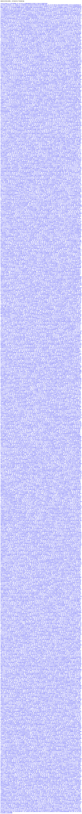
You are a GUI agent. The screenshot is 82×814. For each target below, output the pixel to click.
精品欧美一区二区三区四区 (43, 413)
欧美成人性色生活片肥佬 (55, 33)
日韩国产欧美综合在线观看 (74, 257)
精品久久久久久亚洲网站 (13, 54)
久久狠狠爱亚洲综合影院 (31, 207)
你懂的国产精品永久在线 (9, 123)
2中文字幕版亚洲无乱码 (50, 152)
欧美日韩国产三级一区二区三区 (22, 256)
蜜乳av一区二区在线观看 (51, 325)
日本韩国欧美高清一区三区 (35, 340)
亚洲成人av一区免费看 (31, 88)
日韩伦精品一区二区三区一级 (40, 144)
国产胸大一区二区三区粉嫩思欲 (71, 155)
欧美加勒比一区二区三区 (8, 153)
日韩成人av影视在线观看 (7, 30)
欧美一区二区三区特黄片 (14, 145)
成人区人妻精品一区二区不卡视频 (9, 331)
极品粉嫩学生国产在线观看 (44, 100)
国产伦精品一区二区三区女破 (45, 138)
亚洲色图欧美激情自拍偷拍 (27, 216)
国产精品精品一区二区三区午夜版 (19, 138)
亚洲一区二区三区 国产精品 (62, 274)
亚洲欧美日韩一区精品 (67, 126)
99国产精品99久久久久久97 (10, 270)
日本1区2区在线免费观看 (36, 113)
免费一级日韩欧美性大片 (50, 244)
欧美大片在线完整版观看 (18, 75)
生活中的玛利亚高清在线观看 (69, 287)
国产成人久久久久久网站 (66, 33)
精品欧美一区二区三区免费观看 (51, 328)
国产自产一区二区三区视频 (45, 37)
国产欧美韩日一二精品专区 (31, 83)
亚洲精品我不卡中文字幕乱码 (54, 149)
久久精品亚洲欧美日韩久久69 (67, 263)
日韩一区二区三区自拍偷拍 (58, 37)
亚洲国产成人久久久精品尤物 (42, 45)
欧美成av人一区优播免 (58, 262)
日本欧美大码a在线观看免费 (72, 279)
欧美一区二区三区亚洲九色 (20, 302)
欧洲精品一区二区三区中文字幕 (11, 23)
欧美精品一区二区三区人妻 (39, 394)
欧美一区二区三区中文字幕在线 (16, 156)
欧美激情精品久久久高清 (30, 30)
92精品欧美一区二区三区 (37, 414)
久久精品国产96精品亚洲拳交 (44, 209)
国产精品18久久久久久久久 (31, 195)
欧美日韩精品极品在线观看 (33, 163)
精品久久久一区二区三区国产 (58, 128)
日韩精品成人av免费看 (14, 161)
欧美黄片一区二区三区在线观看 (19, 401)
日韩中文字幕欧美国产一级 (40, 221)
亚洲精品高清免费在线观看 (58, 271)
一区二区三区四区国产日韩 (15, 272)
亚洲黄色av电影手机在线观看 (67, 205)
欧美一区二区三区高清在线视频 (54, 117)
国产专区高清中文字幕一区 (13, 293)
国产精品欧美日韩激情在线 (37, 22)
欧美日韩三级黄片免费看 (64, 23)
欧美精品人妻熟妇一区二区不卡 (68, 53)
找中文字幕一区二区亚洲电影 (23, 77)
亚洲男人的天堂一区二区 (61, 168)
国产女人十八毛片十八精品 (75, 174)
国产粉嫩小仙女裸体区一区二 (67, 320)
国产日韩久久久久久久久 (55, 91)
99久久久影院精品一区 (6, 349)
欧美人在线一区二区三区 (20, 428)
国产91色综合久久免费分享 (33, 194)
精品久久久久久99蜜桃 (52, 88)
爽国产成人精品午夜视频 (72, 26)
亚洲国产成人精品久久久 (42, 364)
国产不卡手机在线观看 (26, 145)
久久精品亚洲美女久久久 (40, 98)
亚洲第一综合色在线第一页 (25, 57)
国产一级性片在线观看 (76, 387)
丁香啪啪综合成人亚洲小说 (35, 48)
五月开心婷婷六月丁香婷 (32, 332)
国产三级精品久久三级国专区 (24, 187)
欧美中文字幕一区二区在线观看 (28, 400)
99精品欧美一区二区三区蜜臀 (70, 341)
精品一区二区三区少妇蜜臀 (24, 404)
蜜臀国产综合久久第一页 (62, 290)
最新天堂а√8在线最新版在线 (68, 360)
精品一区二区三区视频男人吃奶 (18, 125)
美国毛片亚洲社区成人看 (29, 197)
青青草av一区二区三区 (31, 337)
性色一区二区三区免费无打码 (40, 344)
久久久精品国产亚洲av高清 (65, 317)
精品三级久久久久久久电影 (47, 248)
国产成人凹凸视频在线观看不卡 (43, 119)
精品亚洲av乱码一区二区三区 (59, 236)
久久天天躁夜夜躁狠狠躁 (72, 67)
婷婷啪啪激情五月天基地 (59, 420)
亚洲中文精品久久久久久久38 (55, 30)
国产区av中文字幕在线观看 (75, 406)
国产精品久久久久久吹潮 (27, 324)
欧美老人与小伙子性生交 (75, 11)
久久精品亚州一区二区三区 (30, 186)
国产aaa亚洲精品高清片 (16, 297)
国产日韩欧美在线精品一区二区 (21, 248)
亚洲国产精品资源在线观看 (42, 179)
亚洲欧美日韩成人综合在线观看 (29, 271)
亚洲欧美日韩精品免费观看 (55, 171)
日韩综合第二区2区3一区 (58, 322)
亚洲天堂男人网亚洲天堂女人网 (61, 314)
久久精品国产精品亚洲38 (72, 251)
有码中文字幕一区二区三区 (25, 21)
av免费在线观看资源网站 (25, 168)
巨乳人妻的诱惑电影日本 (14, 119)
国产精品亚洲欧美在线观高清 (38, 57)
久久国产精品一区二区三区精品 (21, 6)
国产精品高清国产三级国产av (57, 75)
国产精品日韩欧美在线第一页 (68, 297)
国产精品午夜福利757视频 (29, 228)
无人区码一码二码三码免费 (69, 243)
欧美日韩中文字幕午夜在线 (38, 202)
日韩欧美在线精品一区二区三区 (58, 295)
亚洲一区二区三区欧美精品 (12, 92)
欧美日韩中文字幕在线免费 (62, 348)
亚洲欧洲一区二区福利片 (54, 364)
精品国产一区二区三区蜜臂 (62, 184)
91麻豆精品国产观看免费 (58, 224)
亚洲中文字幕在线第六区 (39, 111)
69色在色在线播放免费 (58, 90)
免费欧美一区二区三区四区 (35, 206)
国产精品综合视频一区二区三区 (18, 147)
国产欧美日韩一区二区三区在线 (18, 374)
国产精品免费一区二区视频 (28, 272)
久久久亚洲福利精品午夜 (6, 14)
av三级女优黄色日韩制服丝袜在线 (43, 26)
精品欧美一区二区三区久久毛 (44, 220)
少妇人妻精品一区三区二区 (14, 41)
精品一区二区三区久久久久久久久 (69, 167)
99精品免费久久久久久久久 (19, 432)
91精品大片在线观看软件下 (35, 160)
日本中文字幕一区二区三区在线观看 (42, 178)
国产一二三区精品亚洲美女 (11, 122)
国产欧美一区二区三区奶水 (14, 405)
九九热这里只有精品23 (71, 404)
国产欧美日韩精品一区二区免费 (57, 83)
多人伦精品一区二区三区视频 (70, 390)
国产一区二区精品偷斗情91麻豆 (58, 400)
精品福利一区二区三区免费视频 (40, 263)
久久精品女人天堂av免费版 (9, 318)
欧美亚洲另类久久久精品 (52, 157)
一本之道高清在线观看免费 (73, 73)
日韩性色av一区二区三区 (15, 49)
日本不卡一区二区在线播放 (9, 213)
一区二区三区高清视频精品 (56, 178)
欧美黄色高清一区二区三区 (55, 428)
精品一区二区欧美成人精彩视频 (23, 18)
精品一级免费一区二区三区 (60, 115)
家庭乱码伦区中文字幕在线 (62, 193)
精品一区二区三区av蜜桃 (67, 52)
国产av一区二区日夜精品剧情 (68, 355)
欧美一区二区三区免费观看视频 (26, 180)
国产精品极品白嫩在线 (48, 314)
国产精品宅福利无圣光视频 (9, 310)
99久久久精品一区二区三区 (12, 172)
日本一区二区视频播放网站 (55, 52)
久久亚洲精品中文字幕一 (36, 77)
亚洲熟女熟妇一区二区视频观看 (27, 371)
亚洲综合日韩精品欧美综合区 (18, 207)
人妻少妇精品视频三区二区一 (68, 46)
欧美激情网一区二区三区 (39, 427)
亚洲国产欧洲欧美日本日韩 (7, 44)
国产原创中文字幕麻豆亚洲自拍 (34, 290)
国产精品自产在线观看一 (24, 190)
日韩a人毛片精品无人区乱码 (37, 136)
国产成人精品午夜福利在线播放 (61, 4)
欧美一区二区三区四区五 (45, 398)
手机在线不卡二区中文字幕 (15, 121)
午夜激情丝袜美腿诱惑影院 (49, 274)
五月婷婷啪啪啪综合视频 (39, 84)
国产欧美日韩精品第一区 (67, 56)
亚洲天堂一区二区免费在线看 (61, 406)
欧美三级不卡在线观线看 (64, 328)
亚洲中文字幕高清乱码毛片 (58, 218)
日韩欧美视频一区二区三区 (30, 312)
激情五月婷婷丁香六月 (24, 107)
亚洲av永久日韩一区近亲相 (66, 282)
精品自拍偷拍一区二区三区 (42, 46)
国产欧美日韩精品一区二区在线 (65, 41)
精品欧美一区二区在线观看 (54, 272)
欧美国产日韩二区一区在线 (61, 206)
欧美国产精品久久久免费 (58, 87)
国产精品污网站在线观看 (22, 48)
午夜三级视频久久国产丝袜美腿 (26, 29)
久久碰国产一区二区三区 (26, 298)
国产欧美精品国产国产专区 (18, 52)
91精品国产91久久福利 (23, 331)
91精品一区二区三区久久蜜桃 (67, 276)
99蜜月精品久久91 (5, 385)
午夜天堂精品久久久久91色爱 (26, 151)
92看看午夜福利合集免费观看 (54, 355)
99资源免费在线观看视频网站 (49, 184)
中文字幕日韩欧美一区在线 (11, 118)
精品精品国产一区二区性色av (32, 432)
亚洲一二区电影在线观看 (27, 266)
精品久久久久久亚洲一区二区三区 (39, 53)
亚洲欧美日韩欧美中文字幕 (74, 222)
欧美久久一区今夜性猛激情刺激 (39, 410)
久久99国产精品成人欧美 (6, 50)
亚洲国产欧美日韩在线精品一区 (65, 366)
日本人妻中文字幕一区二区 (23, 198)
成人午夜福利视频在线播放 (35, 184)
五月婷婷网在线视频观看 (64, 157)
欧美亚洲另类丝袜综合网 (47, 175)
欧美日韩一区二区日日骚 (64, 29)
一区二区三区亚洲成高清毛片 (38, 387)
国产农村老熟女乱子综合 (27, 49)
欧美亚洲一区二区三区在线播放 (69, 280)
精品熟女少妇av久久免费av (40, 266)
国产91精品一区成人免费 (7, 326)
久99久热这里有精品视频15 (16, 280)
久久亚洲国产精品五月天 (7, 364)
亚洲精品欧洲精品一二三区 (66, 197)
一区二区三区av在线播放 (9, 128)
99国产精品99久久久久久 (57, 201)
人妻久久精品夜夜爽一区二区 (50, 255)
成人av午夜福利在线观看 (26, 394)
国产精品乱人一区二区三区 (46, 419)
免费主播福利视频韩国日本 (13, 171)
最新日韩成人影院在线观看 (71, 96)
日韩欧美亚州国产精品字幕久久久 (56, 285)
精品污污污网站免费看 (31, 199)
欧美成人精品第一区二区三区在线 (21, 175)
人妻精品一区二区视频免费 (20, 4)
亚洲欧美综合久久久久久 (8, 186)
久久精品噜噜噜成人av (51, 132)
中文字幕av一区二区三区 (37, 193)
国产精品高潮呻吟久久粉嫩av (49, 352)
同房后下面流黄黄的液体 (20, 199)
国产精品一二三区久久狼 (68, 377)
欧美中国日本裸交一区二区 (29, 253)
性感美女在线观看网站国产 (51, 363)
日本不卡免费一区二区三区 (75, 383)
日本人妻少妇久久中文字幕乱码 (48, 102)
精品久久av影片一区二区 (10, 198)
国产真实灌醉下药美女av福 (56, 199)
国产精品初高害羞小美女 (7, 419)
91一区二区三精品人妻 (37, 352)
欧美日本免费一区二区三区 (46, 87)
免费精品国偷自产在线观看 (53, 343)
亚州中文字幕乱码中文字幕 (58, 194)
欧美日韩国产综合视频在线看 (33, 372)
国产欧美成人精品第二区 (12, 22)
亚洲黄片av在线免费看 (68, 308)
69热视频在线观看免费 (57, 280)
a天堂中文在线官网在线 (74, 4)
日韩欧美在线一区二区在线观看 (56, 337)
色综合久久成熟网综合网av (50, 268)
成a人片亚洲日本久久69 (39, 49)
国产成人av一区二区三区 (59, 118)
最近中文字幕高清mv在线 (17, 188)
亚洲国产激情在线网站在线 (71, 94)
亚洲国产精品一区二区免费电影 (15, 26)
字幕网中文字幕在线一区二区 (58, 240)
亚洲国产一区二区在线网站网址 (30, 71)
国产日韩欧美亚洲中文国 (10, 222)
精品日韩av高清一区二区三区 (36, 198)
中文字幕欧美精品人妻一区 (31, 295)
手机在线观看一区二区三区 (69, 68)
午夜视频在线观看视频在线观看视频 (64, 321)
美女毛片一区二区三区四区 (18, 291)
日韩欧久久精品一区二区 (22, 321)
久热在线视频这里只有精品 (32, 370)
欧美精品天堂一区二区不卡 (7, 389)
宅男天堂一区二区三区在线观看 (46, 389)
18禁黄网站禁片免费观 (19, 30)
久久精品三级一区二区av (30, 375)
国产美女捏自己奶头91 (21, 318)
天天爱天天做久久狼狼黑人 (64, 134)
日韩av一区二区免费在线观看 (45, 90)
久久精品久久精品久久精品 (66, 111)
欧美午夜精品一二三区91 (46, 141)
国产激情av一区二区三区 (10, 77)
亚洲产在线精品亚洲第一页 (25, 202)
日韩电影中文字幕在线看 (44, 370)
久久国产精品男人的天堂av (65, 324)
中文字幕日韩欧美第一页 (71, 40)
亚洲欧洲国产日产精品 (14, 151)
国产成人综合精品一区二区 (68, 38)
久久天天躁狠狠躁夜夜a (22, 270)
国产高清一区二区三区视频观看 (41, 424)
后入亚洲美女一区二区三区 (41, 355)
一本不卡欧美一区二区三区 (46, 310)
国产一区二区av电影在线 (64, 387)
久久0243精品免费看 (5, 249)
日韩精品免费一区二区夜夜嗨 (60, 249)
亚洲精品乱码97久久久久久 (52, 335)
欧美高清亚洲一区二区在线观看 (53, 111)
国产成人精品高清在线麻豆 (9, 133)
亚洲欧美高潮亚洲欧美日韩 (46, 133)
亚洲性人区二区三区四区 (50, 168)
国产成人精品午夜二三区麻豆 (67, 313)
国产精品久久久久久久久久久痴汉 (69, 31)
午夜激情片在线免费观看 (12, 94)
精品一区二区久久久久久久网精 (70, 25)
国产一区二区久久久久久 (18, 354)
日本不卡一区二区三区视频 (44, 195)
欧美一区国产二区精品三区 (15, 356)
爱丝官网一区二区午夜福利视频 (52, 92)
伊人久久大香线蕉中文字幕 (73, 148)
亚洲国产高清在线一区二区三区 (17, 375)
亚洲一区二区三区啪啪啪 (53, 216)
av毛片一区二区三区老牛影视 (16, 155)
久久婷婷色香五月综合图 (35, 141)
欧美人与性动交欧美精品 (21, 163)
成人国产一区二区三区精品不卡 (70, 103)
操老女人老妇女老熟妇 (23, 294)
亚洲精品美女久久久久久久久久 (31, 80)
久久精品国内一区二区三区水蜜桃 (45, 207)
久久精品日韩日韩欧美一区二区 (74, 310)
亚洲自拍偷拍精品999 (76, 172)
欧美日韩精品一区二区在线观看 (67, 63)
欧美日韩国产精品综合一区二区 (63, 244)
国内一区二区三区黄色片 (29, 45)
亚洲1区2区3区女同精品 (61, 301)
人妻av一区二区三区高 (54, 347)
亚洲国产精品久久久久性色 (47, 42)
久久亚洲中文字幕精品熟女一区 (49, 17)
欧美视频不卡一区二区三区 (18, 220)
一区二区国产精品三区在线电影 (42, 297)
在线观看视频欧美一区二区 (26, 161)
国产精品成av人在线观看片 (51, 289)
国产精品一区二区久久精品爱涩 (40, 76)
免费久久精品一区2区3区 (12, 286)
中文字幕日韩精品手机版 (36, 404)
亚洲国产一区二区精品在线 (71, 259)
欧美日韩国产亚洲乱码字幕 (35, 257)
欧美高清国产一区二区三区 (64, 382)
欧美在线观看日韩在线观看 (27, 405)
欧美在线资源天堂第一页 (20, 13)
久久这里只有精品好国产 (12, 29)
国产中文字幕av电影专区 (65, 8)
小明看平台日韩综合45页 (8, 435)
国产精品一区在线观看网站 (49, 174)
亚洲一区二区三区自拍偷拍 (12, 165)
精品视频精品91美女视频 (24, 358)
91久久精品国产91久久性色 (38, 21)
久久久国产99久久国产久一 (59, 86)
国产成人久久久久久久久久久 (20, 303)
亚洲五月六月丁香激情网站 (51, 161)
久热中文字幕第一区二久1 (61, 136)
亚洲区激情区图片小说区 (22, 222)
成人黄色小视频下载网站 (14, 260)
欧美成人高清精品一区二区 (18, 233)
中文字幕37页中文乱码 (40, 164)
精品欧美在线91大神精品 (49, 136)
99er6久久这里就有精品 (58, 303)
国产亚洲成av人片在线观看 (56, 423)
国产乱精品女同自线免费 (43, 276)
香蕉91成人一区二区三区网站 (33, 68)
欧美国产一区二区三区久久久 (59, 251)
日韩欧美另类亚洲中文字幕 (31, 10)
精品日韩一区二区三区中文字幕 (43, 381)
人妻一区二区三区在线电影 (12, 344)
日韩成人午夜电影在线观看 (33, 310)
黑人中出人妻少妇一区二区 (10, 56)
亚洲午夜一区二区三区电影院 (8, 431)
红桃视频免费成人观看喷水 (55, 167)
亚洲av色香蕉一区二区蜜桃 (74, 340)
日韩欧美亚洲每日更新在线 (28, 297)
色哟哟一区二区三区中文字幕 (50, 198)
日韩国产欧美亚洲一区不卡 (37, 18)
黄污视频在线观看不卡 (47, 239)
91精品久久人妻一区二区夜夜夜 (33, 420)
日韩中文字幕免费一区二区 (56, 36)
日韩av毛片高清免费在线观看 (55, 25)
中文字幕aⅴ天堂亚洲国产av (11, 294)
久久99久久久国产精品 (30, 233)
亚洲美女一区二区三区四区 (43, 182)
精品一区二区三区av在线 (39, 180)
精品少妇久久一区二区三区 (11, 268)
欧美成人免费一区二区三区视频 (56, 243)
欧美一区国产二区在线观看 (7, 408)
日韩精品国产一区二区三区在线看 (14, 148)
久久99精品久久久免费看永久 (9, 115)
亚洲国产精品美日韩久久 (25, 193)
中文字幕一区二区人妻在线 (59, 354)
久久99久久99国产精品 (20, 59)
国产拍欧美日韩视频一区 (52, 221)
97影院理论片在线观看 (35, 283)
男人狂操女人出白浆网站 (42, 428)
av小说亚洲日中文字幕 (46, 374)
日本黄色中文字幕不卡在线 (23, 206)
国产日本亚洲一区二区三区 (49, 64)
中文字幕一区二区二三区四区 (71, 194)
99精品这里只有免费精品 (27, 63)
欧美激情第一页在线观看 (59, 404)
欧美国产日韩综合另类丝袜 (29, 91)
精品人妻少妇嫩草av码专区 (47, 331)
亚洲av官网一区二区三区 (26, 117)
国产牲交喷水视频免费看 (49, 414)
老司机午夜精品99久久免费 (43, 52)
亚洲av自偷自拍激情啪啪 (19, 295)
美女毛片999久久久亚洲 (48, 67)
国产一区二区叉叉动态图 (28, 164)
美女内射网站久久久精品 (65, 266)
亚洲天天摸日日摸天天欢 (49, 187)
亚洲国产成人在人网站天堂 (16, 249)
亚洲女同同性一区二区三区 (66, 109)
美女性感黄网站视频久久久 (54, 263)
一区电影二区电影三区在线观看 (50, 358)
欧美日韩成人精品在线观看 (40, 324)
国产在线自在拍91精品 (57, 287)
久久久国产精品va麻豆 (42, 186)
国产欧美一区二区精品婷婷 (54, 176)
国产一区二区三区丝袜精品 (19, 308)
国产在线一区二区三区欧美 (7, 432)
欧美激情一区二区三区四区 (59, 241)
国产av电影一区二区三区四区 (45, 416)
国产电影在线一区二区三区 (57, 397)
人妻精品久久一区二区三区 (53, 109)
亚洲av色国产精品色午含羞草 (30, 31)
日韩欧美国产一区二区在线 (47, 401)
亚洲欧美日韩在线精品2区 (65, 92)
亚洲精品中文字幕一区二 (67, 378)
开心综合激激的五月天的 (18, 79)
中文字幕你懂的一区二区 (65, 179)
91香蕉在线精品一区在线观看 (19, 14)
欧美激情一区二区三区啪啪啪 (55, 126)
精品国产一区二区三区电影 (16, 252)
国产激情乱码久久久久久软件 (36, 255)
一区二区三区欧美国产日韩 (22, 213)
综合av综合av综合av (65, 186)
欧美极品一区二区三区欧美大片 (19, 87)
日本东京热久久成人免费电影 (20, 224)
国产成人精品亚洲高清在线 (58, 220)
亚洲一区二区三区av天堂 (39, 29)
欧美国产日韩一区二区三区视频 (74, 236)
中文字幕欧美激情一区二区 (63, 190)
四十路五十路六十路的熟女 (66, 72)
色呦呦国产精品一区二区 (27, 263)
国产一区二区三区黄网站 (48, 118)
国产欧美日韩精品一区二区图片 (43, 69)
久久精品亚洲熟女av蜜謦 (64, 234)
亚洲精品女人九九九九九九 (28, 11)
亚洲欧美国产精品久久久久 (29, 26)
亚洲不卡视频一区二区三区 (26, 76)
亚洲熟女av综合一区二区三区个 (74, 18)
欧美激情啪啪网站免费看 (31, 364)
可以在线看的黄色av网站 (60, 165)
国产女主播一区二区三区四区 (64, 88)
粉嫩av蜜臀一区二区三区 (56, 100)
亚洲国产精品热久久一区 (42, 129)
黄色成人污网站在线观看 (48, 404)
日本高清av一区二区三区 (35, 107)
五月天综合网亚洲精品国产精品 (63, 64)
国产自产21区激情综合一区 (41, 134)
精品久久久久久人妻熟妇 (21, 128)
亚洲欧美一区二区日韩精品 (69, 7)
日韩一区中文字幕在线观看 (70, 10)
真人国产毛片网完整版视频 (24, 278)
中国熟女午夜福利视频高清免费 (60, 79)
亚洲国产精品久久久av (31, 428)
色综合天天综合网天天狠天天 (38, 264)
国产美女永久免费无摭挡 (35, 165)
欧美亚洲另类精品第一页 (63, 256)
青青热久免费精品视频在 (64, 358)
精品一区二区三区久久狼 (56, 119)
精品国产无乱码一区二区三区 (45, 79)
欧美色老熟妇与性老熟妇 (71, 374)
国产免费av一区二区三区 (62, 391)
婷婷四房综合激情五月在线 (69, 36)
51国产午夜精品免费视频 (38, 161)
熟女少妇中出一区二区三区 (48, 421)
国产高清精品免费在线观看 (8, 262)
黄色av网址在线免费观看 (62, 383)
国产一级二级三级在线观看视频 (67, 326)
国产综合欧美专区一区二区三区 (44, 19)
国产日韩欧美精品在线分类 (9, 90)
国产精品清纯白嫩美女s (23, 229)
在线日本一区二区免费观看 (60, 73)
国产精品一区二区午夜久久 (39, 385)
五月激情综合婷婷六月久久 (39, 286)
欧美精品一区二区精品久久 (72, 145)
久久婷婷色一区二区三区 (8, 393)
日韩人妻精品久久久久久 (20, 65)
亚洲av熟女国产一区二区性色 (16, 140)
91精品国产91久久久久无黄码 (50, 6)
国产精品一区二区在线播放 (67, 188)
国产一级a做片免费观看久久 (19, 259)
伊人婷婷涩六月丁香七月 (51, 57)
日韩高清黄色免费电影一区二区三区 (41, 7)
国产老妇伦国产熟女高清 (19, 19)
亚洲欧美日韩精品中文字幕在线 (68, 140)
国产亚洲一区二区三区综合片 (7, 174)
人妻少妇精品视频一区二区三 (59, 310)
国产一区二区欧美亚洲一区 (30, 96)
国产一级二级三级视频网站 (63, 298)
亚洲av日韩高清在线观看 (47, 270)
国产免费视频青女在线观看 (74, 419)
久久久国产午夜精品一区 (56, 195)
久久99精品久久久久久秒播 (53, 326)
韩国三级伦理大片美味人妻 (35, 229)
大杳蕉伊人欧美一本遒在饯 (9, 163)
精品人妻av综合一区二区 (20, 262)
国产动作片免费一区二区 (50, 202)
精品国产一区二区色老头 (7, 248)
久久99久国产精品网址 (52, 134)
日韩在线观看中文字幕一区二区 (24, 352)
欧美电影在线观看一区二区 (7, 275)
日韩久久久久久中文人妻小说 (36, 6)
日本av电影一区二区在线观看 (59, 148)
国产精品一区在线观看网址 (75, 336)
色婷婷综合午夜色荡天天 (73, 110)
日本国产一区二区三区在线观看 (70, 375)
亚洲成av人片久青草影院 (12, 317)
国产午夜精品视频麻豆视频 (74, 368)
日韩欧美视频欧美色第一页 (39, 382)
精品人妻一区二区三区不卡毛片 (47, 283)
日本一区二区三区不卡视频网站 (36, 99)
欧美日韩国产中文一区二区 (36, 367)
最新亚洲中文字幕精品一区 (61, 368)
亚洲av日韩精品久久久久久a (73, 389)
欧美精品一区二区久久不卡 (13, 132)
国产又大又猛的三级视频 (57, 68)
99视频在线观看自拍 (11, 48)
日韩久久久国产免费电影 (51, 226)
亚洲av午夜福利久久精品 (52, 23)
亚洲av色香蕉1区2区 (60, 102)
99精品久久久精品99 (64, 429)
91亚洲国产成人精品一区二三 (29, 249)
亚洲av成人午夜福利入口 (10, 257)
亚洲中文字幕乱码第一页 (21, 115)
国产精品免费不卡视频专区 (59, 138)
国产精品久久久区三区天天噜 (55, 121)
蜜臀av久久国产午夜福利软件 (39, 159)
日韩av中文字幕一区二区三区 (52, 387)
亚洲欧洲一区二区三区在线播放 (60, 13)
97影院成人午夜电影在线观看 (52, 180)
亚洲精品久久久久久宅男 (44, 170)
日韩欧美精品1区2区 (28, 111)
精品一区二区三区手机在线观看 (53, 63)
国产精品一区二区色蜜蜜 (7, 25)
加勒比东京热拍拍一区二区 (10, 61)
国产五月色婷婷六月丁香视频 (41, 272)
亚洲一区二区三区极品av (56, 69)
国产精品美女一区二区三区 (22, 257)
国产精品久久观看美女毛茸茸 (46, 336)
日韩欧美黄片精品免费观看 (63, 113)
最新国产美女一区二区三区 (54, 356)
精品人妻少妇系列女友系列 (16, 241)
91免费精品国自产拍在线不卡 (17, 313)
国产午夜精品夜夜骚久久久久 (22, 283)
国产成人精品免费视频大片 (45, 240)
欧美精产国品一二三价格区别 (65, 54)
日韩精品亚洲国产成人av (43, 10)
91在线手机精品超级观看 (36, 122)
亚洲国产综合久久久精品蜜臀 (67, 351)
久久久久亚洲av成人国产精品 (70, 203)
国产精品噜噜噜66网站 (71, 138)
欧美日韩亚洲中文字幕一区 (29, 69)
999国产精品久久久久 (36, 145)
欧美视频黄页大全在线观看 (71, 209)
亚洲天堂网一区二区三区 (65, 309)
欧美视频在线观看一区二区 (35, 17)
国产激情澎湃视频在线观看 (7, 194)
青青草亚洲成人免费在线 (36, 73)
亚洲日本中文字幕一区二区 (70, 359)
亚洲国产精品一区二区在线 (21, 290)
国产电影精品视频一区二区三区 (24, 414)
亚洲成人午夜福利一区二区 (18, 341)
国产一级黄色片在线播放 (24, 113)
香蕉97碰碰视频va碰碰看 (34, 133)
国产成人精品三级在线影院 (63, 268)
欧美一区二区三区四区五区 (18, 413)
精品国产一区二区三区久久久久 (60, 125)
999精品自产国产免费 (24, 165)
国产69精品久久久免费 (28, 326)
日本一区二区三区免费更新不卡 (30, 148)
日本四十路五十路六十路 (56, 377)
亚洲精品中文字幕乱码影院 (14, 134)
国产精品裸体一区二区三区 (33, 128)
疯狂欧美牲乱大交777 (58, 107)
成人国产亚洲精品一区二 (60, 283)
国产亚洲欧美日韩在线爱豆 (46, 163)
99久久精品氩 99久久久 (54, 179)
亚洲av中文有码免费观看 (73, 125)
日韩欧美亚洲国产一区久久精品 (71, 397)
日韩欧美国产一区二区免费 (66, 156)
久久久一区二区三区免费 (29, 345)
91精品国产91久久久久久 (15, 271)
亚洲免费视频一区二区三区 (39, 106)
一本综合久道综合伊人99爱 (28, 360)
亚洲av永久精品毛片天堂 (31, 299)
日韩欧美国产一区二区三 (48, 73)
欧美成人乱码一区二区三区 (71, 218)
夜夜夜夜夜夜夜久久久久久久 (9, 316)
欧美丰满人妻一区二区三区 (17, 343)
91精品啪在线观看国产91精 (46, 294)
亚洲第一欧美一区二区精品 (55, 253)
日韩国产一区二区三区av (26, 211)
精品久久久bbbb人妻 (36, 172)
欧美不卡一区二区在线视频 (10, 7)
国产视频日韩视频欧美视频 (11, 82)
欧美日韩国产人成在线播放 (22, 133)
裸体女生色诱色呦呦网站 (65, 417)
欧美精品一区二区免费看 (74, 248)
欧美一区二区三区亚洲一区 (8, 114)
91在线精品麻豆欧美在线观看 (48, 137)
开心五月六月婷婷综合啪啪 (29, 46)
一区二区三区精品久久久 (11, 404)
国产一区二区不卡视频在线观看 (43, 40)
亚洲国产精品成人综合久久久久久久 (13, 266)
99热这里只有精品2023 (23, 94)
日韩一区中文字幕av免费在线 (33, 419)
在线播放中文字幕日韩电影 (7, 308)
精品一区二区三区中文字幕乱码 (39, 316)
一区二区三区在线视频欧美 (72, 241)
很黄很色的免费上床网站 (47, 145)
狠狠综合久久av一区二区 (34, 398)
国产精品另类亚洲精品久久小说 (74, 301)
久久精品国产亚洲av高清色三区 (54, 144)
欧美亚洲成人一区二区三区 (10, 110)
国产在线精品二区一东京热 (64, 221)
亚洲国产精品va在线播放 (11, 64)
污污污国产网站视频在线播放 (8, 18)
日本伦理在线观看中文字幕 (56, 27)
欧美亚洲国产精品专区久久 (30, 142)
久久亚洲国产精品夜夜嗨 (47, 431)
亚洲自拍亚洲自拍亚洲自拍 (8, 256)
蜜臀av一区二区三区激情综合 (65, 183)
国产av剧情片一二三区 (14, 193)
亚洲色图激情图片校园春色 (40, 56)
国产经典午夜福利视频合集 (35, 86)
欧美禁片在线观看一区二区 (34, 368)
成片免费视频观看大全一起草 (52, 309)
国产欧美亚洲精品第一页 (22, 398)
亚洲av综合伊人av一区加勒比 (46, 318)
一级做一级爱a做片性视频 (53, 60)
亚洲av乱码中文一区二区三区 (11, 367)
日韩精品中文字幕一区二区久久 (51, 22)
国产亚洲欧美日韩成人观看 (39, 298)
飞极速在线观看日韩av (64, 11)
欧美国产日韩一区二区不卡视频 (26, 429)
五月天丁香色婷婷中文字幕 (14, 157)
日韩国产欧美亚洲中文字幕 (42, 140)
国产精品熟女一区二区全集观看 (33, 13)
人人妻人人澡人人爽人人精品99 (73, 15)
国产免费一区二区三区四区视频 (27, 171)
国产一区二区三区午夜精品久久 (50, 54)
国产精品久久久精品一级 (25, 67)
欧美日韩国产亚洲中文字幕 (29, 176)
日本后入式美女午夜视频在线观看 (39, 205)
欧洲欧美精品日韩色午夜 (23, 141)
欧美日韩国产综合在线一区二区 (40, 211)
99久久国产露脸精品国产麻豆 (66, 76)
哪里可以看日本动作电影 (13, 168)
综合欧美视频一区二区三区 (64, 386)
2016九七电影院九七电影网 (54, 351)
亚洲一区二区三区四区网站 (10, 245)
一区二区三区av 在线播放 (69, 423)
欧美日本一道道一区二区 (24, 73)
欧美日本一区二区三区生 (11, 8)
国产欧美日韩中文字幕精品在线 (39, 23)
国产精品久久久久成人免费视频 (25, 82)
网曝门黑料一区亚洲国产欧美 (68, 171)
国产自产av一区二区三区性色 (58, 19)
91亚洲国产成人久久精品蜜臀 (30, 156)
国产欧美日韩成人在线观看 (27, 157)
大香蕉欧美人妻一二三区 (73, 395)
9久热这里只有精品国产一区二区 (30, 280)
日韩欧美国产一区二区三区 (14, 216)
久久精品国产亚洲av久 (25, 54)
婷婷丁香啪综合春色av (34, 294)
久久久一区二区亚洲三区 (56, 297)
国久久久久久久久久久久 (73, 168)
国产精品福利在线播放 (32, 209)
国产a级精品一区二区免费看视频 (67, 105)
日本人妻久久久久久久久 (73, 333)
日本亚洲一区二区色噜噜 (37, 187)
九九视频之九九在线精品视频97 (15, 381)
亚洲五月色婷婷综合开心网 (27, 84)
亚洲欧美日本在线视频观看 (66, 343)
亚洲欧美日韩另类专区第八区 (69, 144)
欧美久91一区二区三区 (70, 19)
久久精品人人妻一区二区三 (20, 15)
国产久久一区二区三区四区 (72, 123)
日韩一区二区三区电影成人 (26, 382)
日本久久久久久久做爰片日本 (28, 214)
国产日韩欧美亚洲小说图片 (23, 110)
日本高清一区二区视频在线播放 (71, 262)
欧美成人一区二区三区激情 (56, 308)
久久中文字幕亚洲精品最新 (41, 60)
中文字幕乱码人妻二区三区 (42, 243)
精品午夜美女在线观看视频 (44, 308)
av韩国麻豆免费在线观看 (71, 240)
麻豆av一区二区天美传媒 (70, 401)
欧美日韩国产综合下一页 (57, 203)
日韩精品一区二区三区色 (47, 123)
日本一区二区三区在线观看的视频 (71, 129)
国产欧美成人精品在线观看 (22, 99)
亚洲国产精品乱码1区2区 (30, 52)
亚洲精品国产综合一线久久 (26, 106)
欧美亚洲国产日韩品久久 (46, 224)
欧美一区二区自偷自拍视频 (75, 371)
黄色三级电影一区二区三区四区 (33, 125)
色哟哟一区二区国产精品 (45, 194)
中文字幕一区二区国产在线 (38, 152)
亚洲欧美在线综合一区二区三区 (29, 121)
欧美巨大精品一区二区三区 (8, 65)
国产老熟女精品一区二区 (62, 17)
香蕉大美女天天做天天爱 (43, 65)
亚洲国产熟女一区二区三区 (58, 209)
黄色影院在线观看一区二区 (57, 155)
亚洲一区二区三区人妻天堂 (51, 190)
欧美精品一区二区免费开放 (43, 103)
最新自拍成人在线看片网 (32, 262)
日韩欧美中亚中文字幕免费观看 (60, 419)
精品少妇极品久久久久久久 (17, 45)
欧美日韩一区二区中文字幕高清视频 (30, 37)
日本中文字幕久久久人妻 (49, 18)
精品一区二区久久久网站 (57, 61)
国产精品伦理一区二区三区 (10, 279)
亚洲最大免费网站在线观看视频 (42, 252)
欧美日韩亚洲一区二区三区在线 (31, 354)
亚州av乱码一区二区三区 (20, 379)
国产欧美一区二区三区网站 (27, 305)
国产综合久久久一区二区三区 (43, 130)
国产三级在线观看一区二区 (7, 259)
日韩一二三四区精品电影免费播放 (73, 294)
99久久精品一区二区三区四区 (44, 155)
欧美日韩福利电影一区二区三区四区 (38, 114)
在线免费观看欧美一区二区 (37, 301)
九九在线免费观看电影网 (32, 65)
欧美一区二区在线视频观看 (65, 159)
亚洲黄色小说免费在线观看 (61, 408)
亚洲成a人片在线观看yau (67, 293)
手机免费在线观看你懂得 (10, 414)
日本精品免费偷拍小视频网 (18, 359)
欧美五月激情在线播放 (60, 137)
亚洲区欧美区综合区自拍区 (59, 245)
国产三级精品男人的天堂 (16, 164)
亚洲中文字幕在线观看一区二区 (42, 33)
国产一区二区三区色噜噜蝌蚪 (21, 174)
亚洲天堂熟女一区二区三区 (28, 60)
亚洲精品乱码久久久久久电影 (14, 178)
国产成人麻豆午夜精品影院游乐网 (53, 106)
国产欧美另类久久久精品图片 (27, 226)
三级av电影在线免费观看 (24, 367)
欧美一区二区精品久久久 (71, 165)
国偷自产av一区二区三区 (72, 421)
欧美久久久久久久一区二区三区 (15, 71)
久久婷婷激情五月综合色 (54, 72)
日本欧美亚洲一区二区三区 (53, 105)
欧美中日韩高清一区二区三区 (17, 142)
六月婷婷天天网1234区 (21, 90)
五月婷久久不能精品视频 (45, 61)
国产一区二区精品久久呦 (9, 136)
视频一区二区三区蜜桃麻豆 (54, 424)
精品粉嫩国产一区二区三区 (54, 53)
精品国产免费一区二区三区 (71, 83)
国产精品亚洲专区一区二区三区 (65, 385)
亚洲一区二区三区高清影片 (53, 76)
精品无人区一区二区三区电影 (24, 53)
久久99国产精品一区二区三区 (34, 236)
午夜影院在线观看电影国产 (8, 290)
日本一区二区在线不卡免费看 (54, 95)
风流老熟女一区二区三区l (35, 123)
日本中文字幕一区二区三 (10, 348)
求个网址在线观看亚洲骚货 (11, 229)
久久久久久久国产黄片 (17, 72)
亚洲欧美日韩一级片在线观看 (27, 41)
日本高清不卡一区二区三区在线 (64, 6)
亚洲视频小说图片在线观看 (35, 175)
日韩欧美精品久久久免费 (31, 100)
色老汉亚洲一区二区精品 (51, 391)
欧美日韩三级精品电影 (75, 14)
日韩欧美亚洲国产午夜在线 (65, 22)
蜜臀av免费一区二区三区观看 (65, 339)
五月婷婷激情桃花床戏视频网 (7, 13)
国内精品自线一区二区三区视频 (13, 211)
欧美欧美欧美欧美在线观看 (70, 90)
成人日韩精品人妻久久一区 (32, 191)
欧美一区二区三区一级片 (31, 308)
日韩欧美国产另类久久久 (56, 130)
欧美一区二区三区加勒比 (6, 79)
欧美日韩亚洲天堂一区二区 (25, 333)
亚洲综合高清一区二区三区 (7, 295)
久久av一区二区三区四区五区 (73, 187)
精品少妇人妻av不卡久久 (21, 42)
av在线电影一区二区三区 (9, 99)
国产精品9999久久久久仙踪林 (56, 10)
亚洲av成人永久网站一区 (29, 282)
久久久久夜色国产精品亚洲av (59, 133)
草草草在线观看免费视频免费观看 (45, 71)
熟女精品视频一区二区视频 (28, 38)
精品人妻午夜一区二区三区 (14, 298)
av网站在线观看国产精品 (23, 255)
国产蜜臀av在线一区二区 (72, 283)
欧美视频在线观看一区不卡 (30, 103)
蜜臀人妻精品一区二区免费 (10, 306)
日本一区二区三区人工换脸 (72, 213)
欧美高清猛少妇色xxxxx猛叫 (35, 222)
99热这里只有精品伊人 (57, 160)
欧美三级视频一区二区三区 (32, 240)
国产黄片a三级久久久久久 (29, 252)
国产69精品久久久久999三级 (37, 268)
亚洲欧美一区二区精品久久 (59, 15)
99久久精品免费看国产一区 (65, 211)
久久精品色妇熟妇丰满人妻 (13, 179)
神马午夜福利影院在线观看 (53, 344)
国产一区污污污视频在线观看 (54, 360)
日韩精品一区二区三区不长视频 (64, 132)
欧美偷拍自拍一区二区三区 (11, 301)
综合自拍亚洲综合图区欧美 (17, 197)
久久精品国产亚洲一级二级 (43, 337)
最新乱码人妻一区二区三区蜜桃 (27, 355)
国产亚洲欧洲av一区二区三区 (40, 339)
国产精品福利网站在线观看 (30, 129)
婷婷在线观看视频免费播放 (64, 247)
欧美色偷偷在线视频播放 (74, 274)
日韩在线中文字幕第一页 (71, 141)
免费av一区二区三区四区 (34, 203)
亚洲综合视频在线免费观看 (14, 366)
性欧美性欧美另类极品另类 (33, 4)
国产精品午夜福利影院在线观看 (21, 203)
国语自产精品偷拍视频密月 (53, 266)
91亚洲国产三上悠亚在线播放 (33, 224)
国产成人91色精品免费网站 (11, 325)
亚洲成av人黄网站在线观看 (29, 149)
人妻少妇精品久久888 (11, 321)
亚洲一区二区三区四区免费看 (27, 109)
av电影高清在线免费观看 (10, 352)
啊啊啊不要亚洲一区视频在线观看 (24, 7)
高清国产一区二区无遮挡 (63, 49)
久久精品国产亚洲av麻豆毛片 (22, 406)
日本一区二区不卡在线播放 (13, 264)
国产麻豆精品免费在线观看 (23, 395)
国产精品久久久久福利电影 (69, 225)
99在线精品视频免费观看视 (25, 172)
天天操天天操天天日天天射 (23, 348)
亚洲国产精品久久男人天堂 (73, 50)
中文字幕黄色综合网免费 (68, 349)
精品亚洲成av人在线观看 (14, 247)
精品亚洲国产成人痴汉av (11, 187)
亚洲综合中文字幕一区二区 (7, 19)
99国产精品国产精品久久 (52, 114)
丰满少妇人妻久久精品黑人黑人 (13, 109)
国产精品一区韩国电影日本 (9, 230)
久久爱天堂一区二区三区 (72, 133)
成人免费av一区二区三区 (55, 299)
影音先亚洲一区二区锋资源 (29, 381)
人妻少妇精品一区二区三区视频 (18, 68)
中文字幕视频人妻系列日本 (17, 129)
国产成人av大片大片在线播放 (71, 75)
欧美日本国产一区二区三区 (54, 186)
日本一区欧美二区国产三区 (22, 102)
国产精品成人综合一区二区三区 (28, 119)
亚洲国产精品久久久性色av (35, 322)
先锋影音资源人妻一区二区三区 (73, 86)
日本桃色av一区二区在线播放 (13, 234)
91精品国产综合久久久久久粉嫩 (15, 46)
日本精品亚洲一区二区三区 (51, 247)
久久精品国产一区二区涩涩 (32, 201)
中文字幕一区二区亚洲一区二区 (60, 59)
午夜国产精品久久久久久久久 (73, 331)
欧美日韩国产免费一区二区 (36, 153)
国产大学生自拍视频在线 (30, 313)
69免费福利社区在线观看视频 (28, 40)
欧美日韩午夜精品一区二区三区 (30, 241)
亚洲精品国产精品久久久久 (33, 87)
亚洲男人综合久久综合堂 (44, 44)
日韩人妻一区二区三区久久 (41, 351)
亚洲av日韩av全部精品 (42, 88)
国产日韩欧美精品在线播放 (11, 278)
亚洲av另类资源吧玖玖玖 (25, 387)
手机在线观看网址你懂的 (26, 167)
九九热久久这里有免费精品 (24, 22)
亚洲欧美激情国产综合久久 (37, 358)
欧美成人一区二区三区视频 (61, 340)
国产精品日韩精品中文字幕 (74, 431)
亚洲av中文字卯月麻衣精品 (16, 149)
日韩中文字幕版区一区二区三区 (8, 237)
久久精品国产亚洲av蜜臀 (46, 94)
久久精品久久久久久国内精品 (25, 325)
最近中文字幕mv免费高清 (34, 102)
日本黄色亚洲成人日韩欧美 (59, 163)
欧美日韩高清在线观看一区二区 (19, 251)
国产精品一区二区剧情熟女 (65, 180)
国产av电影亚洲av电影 (24, 184)
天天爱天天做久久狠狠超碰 (54, 46)
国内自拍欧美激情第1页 (26, 247)
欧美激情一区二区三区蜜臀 (65, 151)
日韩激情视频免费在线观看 (41, 362)
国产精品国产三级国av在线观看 (32, 50)
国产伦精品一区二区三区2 (8, 336)
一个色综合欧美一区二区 (16, 243)
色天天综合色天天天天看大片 (16, 103)
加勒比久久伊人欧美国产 (46, 303)
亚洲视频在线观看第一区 (35, 110)
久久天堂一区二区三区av (14, 27)
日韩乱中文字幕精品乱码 (28, 33)
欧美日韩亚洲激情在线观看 (34, 115)
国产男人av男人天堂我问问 (60, 153)
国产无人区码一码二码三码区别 (43, 345)
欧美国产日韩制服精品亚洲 (74, 13)
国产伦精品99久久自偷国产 (51, 49)
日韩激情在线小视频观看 (62, 371)
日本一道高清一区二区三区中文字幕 (45, 249)
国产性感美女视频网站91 (22, 306)
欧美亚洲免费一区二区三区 (66, 305)
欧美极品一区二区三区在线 (47, 279)
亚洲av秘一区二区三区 (66, 272)
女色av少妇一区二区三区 (75, 190)
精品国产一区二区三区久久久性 (48, 14)
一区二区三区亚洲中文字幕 (21, 412)
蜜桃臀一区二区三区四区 (49, 301)
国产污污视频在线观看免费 (17, 80)
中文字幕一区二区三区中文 (14, 394)
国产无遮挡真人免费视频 (59, 393)
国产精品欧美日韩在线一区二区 (49, 113)
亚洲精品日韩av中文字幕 (56, 381)
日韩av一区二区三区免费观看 (33, 318)
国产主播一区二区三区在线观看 (70, 252)
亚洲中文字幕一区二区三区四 (72, 163)
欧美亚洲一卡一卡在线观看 (32, 389)
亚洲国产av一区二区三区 (32, 138)
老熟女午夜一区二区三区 (47, 13)
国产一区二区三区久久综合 (60, 42)
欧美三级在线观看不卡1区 (73, 153)
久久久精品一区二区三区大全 (64, 57)
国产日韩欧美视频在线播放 (53, 282)
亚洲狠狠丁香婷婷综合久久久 (68, 147)
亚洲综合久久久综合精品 (13, 314)
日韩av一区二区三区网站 (27, 391)
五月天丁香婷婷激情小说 (67, 413)
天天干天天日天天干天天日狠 (7, 370)
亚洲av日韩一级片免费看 (32, 44)
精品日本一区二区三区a (10, 102)
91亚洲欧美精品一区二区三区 (13, 351)
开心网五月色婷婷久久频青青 (36, 230)
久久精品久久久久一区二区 (48, 206)
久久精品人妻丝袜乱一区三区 (71, 302)
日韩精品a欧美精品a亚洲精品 (56, 103)
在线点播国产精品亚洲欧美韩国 (25, 34)
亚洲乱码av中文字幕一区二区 (28, 243)
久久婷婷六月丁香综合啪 (33, 336)
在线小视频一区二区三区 (64, 114)
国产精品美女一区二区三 (73, 71)
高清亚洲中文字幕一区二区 (17, 285)
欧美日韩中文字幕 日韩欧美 (29, 140)
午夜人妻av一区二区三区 (12, 21)
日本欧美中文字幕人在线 (22, 340)
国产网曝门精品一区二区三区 (46, 4)
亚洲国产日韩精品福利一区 (42, 285)
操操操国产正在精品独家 (16, 95)
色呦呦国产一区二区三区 (24, 314)
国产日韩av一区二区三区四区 (12, 371)
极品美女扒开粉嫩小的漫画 (51, 286)
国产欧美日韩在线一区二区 (19, 88)
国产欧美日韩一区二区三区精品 (43, 36)
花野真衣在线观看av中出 (31, 147)
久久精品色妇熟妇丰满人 (32, 259)
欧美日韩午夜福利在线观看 (71, 285)
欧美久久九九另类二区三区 (16, 225)
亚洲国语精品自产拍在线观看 (59, 372)
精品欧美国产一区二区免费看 (32, 341)
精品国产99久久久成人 (14, 355)
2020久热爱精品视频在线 (67, 121)
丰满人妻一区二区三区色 (60, 67)
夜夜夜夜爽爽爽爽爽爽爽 (6, 312)
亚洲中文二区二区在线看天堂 (52, 264)
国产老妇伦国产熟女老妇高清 (64, 161)
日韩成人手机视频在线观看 (31, 291)
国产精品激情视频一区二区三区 (61, 248)
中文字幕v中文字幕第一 (40, 41)
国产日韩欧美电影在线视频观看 (45, 148)
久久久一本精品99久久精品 (61, 237)
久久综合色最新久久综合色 (44, 259)
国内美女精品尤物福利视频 (66, 347)
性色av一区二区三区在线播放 (25, 286)
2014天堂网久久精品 (70, 118)
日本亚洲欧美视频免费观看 (49, 99)
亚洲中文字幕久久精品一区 (51, 385)
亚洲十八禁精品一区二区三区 (31, 416)
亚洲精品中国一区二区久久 (32, 302)
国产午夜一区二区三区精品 (23, 61)
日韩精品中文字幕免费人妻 (54, 205)
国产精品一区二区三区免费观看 (70, 191)
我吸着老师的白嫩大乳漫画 (49, 321)
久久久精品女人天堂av (67, 100)
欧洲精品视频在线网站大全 (33, 15)
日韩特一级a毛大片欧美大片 (16, 377)
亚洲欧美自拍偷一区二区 (63, 82)
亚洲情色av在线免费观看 (72, 48)
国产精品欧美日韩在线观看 (62, 174)
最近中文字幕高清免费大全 (23, 279)
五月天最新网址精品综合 (6, 291)
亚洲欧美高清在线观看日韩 (71, 271)
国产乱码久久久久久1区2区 (68, 316)
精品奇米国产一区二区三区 (52, 11)
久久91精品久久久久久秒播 (74, 249)
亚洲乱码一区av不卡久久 (54, 313)
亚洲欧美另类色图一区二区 (69, 170)
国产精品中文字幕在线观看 (38, 363)
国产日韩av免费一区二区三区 (19, 201)
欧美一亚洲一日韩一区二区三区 (57, 44)
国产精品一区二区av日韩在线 (44, 359)
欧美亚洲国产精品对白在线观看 (45, 262)
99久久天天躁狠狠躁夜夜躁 (18, 130)
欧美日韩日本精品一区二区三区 (45, 251)
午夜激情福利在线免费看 (69, 45)
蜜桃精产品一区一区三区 (15, 214)
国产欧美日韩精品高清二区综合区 (72, 275)
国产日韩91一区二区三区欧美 (40, 151)
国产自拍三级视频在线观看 (45, 201)
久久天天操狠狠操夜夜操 (13, 107)
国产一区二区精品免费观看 (7, 218)
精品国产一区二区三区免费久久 (60, 431)
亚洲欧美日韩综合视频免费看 (32, 232)
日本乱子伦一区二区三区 (69, 214)
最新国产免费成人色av (14, 362)
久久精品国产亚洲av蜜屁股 (13, 36)
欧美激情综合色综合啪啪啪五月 (66, 98)
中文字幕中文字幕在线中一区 (7, 4)
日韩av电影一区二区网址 (21, 310)
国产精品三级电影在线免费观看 (59, 398)
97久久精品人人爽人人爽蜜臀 (72, 400)
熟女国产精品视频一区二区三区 (55, 349)
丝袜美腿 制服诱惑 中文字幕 (46, 115)
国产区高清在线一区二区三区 (50, 256)
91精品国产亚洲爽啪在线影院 (39, 34)
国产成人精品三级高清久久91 (74, 345)
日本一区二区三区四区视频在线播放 (40, 356)
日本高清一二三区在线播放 (58, 96)
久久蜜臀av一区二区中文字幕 (38, 325)
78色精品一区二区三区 (27, 417)
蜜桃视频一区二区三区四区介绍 (32, 59)
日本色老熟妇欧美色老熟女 (40, 157)
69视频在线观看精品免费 (57, 416)
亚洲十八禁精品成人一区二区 (74, 136)
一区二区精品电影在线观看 (65, 216)
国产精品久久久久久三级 (40, 11)
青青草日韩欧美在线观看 (46, 203)
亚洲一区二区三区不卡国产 (67, 176)
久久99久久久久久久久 (18, 409)
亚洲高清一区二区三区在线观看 (24, 316)
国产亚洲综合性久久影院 (13, 328)
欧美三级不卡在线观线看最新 (24, 8)
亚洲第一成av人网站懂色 (19, 25)
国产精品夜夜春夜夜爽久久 (12, 190)
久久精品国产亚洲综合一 (39, 63)
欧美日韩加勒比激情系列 (9, 42)
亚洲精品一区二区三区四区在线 (52, 84)
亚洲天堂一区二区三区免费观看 (11, 113)
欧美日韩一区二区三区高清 (70, 337)
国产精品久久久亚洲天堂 (59, 213)
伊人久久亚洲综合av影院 (13, 289)
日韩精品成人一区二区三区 (67, 91)
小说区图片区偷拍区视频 (63, 255)
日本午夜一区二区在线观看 (44, 31)
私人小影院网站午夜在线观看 (50, 386)
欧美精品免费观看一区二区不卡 (46, 217)
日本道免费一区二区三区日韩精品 (54, 316)
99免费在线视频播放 (55, 156)
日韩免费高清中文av (16, 167)
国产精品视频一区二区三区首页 (55, 38)
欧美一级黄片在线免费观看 (42, 197)
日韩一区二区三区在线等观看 (38, 8)
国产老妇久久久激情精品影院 (52, 8)
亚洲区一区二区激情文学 (73, 79)
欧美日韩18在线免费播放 (55, 320)
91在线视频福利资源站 (73, 59)
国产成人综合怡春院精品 (67, 106)
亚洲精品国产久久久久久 (6, 233)
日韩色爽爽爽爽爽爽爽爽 (29, 75)
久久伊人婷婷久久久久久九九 (56, 45)
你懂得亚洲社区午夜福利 (7, 10)
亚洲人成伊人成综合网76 (37, 67)
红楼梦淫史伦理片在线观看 (70, 220)
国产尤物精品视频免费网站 (51, 82)
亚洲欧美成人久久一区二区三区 (53, 56)
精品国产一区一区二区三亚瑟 (10, 329)
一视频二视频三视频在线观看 (40, 105)
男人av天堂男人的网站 (28, 72)
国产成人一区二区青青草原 (44, 291)
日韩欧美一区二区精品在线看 (68, 65)
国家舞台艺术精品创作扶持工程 (23, 136)
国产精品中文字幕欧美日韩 (61, 50)
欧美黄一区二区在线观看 (51, 298)
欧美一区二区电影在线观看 (37, 267)
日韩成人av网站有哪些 (44, 80)
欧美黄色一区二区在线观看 (35, 137)
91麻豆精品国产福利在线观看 (24, 363)
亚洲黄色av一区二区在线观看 (34, 42)
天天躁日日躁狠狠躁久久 (72, 398)
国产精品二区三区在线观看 (17, 126)
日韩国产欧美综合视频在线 (68, 233)
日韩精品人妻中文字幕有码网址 (22, 123)
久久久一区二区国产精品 (28, 349)
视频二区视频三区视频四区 (39, 82)
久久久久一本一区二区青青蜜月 (61, 336)
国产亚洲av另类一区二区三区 (65, 21)
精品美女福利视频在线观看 (60, 318)
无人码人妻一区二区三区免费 (34, 412)
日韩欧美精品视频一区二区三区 (14, 40)
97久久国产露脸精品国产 (20, 299)
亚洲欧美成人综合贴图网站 (41, 95)
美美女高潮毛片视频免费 (41, 343)
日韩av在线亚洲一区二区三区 (65, 267)
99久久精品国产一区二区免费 (56, 142)
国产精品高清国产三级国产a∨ (72, 420)
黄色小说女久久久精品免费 (18, 50)
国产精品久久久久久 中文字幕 (39, 117)
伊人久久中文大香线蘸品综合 (48, 406)
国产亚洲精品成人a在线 (73, 226)
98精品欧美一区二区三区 (16, 210)
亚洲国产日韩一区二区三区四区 (12, 159)
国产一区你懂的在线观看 (15, 324)
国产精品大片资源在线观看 (19, 100)
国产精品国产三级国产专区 (68, 27)
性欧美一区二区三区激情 (59, 332)
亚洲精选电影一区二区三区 (29, 225)
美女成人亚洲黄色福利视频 (26, 159)
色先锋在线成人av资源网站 (51, 394)
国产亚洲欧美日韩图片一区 (26, 386)
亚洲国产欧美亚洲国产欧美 (41, 109)
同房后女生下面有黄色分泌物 (66, 264)
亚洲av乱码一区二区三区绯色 (39, 417)
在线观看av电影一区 (36, 425)
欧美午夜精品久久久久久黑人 (27, 134)
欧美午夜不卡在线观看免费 (72, 115)
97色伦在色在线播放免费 (52, 228)
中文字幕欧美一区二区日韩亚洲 (70, 119)
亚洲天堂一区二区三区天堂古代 (8, 412)
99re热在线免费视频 (7, 359)
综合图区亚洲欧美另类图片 (60, 48)
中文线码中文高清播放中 (18, 312)
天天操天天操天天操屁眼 (8, 86)
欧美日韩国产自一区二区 (47, 236)
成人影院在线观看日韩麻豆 (45, 390)
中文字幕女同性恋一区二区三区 (23, 267)
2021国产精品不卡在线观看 (42, 30)
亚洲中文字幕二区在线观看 (7, 224)
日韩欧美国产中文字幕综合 (71, 322)
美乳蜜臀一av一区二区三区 (15, 60)
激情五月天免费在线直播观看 (42, 253)
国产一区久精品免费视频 (56, 291)
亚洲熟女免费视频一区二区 (38, 168)
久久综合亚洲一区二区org (14, 386)
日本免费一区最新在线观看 (43, 210)
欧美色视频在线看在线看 (60, 279)
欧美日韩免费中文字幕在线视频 (43, 377)
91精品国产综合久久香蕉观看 (53, 34)
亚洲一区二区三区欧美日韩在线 (47, 50)
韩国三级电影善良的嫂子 (29, 343)
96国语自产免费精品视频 (61, 77)
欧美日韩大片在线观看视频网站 (22, 114)
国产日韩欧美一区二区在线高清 (8, 372)
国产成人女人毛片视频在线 (12, 144)
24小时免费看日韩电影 (40, 226)
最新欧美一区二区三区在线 (42, 126)
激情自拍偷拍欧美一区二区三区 (70, 199)
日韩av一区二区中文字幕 (34, 94)
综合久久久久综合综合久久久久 (63, 202)
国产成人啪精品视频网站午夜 (45, 218)
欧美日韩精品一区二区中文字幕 (60, 222)
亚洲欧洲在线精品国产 (8, 203)
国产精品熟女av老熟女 (16, 391)
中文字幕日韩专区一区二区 (35, 331)
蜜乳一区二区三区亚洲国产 (47, 48)
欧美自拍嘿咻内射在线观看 (58, 312)
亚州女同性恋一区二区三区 (15, 38)
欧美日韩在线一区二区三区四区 (48, 110)
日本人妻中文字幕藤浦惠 (18, 31)
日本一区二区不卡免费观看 (36, 54)
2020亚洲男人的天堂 (64, 84)
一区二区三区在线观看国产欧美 (44, 271)
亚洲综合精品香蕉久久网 (72, 372)
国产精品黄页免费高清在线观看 (43, 400)
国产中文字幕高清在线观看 (45, 280)
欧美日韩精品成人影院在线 (69, 182)
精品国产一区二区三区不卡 (48, 122)
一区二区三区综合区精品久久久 (48, 172)
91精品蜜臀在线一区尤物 (39, 289)
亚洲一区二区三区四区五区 (58, 94)
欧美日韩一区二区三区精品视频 (67, 344)
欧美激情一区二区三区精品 (69, 201)
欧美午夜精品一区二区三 (55, 147)
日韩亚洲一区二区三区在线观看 (58, 40)
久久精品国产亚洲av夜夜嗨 (36, 64)
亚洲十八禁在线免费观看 (53, 151)
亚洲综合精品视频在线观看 (64, 289)
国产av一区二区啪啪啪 (62, 329)
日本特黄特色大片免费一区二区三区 (40, 27)
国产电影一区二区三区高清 (72, 128)
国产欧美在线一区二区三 (67, 210)
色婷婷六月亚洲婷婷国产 (48, 153)
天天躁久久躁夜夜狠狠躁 (51, 427)
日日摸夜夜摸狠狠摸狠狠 (57, 191)
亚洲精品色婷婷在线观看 (73, 99)
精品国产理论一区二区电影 (12, 221)
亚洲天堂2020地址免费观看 (31, 220)
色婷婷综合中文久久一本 (31, 25)
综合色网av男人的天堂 (35, 61)
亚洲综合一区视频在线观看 (70, 303)
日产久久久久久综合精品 (26, 385)
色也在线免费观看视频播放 (8, 236)
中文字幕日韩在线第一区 (15, 263)
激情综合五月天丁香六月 (35, 279)
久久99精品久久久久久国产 (60, 331)
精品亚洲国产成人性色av (62, 367)
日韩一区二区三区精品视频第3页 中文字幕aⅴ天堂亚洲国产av (14, 137)
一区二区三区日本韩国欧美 (43, 142)
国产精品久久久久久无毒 (35, 406)
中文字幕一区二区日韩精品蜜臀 (63, 152)
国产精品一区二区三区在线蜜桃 (30, 188)
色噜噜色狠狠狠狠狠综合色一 (52, 29)
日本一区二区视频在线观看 (42, 313)
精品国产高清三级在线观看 (12, 57)
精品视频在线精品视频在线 (31, 347)
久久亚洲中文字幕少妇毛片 (40, 305)
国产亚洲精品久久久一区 (6, 83)
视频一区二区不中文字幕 (12, 358)
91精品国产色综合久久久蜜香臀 (57, 275)
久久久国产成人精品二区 (70, 37)
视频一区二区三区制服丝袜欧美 (16, 345)
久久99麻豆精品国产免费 (46, 128)
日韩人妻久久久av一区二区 (57, 214)
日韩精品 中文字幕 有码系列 (25, 23)
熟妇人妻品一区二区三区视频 (40, 216)
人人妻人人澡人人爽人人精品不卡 (27, 36)
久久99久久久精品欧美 (73, 207)
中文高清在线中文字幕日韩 (56, 182)
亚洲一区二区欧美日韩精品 (32, 379)
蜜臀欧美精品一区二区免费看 (15, 253)
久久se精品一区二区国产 (8, 299)
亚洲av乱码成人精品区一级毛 (22, 237)
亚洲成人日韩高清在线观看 (68, 117)
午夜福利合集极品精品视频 (46, 15)
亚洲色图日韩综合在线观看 (9, 267)
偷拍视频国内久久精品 (24, 328)
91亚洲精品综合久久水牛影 (67, 80)
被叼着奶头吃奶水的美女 (26, 264)
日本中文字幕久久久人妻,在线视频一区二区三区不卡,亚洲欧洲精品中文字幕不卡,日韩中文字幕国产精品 (24, 3)
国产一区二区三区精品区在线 (9, 274)
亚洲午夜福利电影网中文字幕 (62, 306)
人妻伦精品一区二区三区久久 (42, 409)
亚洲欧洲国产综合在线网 (22, 329)
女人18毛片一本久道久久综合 (13, 305)
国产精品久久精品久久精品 (41, 38)
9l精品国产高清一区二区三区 (11, 152)
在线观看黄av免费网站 (32, 251)
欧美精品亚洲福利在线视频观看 (12, 387)
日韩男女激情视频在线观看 (55, 409)
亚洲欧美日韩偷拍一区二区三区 (41, 72)
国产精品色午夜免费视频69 (47, 165)
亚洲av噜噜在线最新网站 (53, 339)
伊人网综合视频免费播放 (53, 362)
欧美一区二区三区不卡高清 (22, 230)
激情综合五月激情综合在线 (7, 175)
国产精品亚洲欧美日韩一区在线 (33, 14)
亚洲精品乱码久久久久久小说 (20, 194)
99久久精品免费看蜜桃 (15, 84)
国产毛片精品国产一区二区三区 (22, 153)
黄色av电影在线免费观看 (26, 27)
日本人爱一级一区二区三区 (74, 206)
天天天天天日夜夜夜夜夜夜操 (41, 171)
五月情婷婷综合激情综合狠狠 (22, 17)
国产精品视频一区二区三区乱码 (11, 73)
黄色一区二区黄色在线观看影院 (43, 75)
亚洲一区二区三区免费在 (16, 91)
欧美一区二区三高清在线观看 (27, 234)
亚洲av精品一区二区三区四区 (16, 282)
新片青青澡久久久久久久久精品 (27, 362)
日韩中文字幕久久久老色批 (71, 44)
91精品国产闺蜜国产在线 (51, 41)
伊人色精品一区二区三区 (62, 427)
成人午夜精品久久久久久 (64, 410)
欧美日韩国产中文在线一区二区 (15, 360)
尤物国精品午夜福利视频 (66, 356)
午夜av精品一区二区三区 (56, 233)
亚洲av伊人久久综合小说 (46, 125)
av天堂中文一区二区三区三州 (73, 414)
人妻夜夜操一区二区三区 (60, 412)
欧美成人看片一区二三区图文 (57, 259)
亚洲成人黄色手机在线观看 (50, 383)
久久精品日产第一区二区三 (22, 431)
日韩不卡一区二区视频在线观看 (45, 241)
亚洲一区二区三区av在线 (60, 122)
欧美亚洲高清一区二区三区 (20, 332)
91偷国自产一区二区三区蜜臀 (53, 433)
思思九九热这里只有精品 (55, 65)
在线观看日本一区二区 (21, 217)
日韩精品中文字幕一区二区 (40, 132)
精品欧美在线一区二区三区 (11, 53)
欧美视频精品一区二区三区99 (18, 276)
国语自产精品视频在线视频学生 (14, 11)
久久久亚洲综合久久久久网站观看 (64, 278)
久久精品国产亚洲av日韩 (61, 99)
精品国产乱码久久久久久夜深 (51, 21)
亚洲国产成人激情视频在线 (74, 77)
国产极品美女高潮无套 (6, 191)
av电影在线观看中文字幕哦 (59, 141)
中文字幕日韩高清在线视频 (14, 226)
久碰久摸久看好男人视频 (45, 68)
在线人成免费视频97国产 (31, 182)
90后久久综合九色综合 (11, 340)
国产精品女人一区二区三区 (24, 64)
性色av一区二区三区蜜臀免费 (70, 160)
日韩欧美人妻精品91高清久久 (60, 71)
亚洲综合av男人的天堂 (9, 59)
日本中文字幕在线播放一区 (7, 409)
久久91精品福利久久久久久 (29, 377)
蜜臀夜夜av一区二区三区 (30, 19)
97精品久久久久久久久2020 (60, 389)
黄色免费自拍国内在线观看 (21, 393)
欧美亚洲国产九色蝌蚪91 (14, 424)
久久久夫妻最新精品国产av (48, 333)
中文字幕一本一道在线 (38, 386)
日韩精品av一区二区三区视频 (14, 37)
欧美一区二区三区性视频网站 (56, 7)
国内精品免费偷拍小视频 (32, 218)
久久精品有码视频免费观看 (25, 425)
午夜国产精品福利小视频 (72, 245)
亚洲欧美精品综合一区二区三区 (59, 26)
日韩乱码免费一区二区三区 (73, 425)
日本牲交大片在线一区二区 (37, 278)
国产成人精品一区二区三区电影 (31, 79)
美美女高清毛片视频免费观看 (69, 195)
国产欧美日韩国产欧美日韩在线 (44, 96)
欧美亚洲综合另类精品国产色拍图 (28, 179)
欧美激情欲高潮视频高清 (13, 106)
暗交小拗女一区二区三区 (36, 118)
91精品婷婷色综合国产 (9, 379)
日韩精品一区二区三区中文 (24, 122)
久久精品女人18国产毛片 (43, 188)
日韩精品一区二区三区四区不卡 (49, 290)
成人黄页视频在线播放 (14, 339)
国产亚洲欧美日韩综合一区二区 (68, 149)
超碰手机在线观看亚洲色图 (46, 59)
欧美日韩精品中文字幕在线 (48, 408)
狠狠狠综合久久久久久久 (61, 18)
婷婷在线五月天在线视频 (15, 402)
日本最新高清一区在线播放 (69, 107)
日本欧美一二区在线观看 (29, 126)
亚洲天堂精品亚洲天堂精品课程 (28, 378)
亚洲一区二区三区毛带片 (45, 397)
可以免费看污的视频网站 (74, 230)
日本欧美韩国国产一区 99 (25, 205)
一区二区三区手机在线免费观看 (47, 232)
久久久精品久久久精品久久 (35, 431)
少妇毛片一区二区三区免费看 (69, 69)
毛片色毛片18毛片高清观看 (32, 390)
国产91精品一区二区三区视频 (7, 368)
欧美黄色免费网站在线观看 (18, 320)
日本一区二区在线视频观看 (17, 183)
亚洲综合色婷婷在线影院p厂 (19, 240)
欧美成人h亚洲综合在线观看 (23, 274)
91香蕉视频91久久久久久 (71, 354)
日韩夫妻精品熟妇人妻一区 (60, 175)
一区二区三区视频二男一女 (75, 290)
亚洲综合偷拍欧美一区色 (19, 10)
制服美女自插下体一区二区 (19, 389)
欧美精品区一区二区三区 (41, 228)
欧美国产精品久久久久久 (40, 282)
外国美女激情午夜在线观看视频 (26, 344)
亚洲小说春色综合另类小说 (11, 363)
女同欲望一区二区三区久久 (7, 337)
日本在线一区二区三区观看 (57, 341)
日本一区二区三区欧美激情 (32, 217)
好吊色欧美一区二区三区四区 (15, 33)
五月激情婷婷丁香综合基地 (52, 98)
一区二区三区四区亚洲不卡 (15, 433)
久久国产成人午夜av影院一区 (49, 77)
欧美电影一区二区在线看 (42, 25)
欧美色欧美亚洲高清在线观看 (62, 14)
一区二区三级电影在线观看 (16, 176)
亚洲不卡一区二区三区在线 (69, 178)
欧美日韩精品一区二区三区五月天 (51, 267)
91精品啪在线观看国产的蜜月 (61, 230)
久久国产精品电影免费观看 (15, 105)
